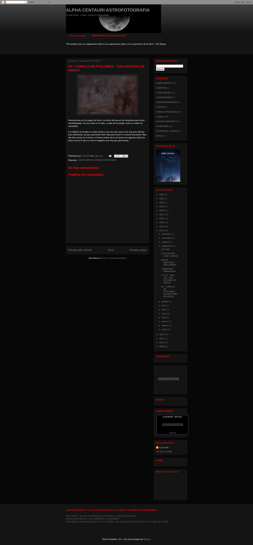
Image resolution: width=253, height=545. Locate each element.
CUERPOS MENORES (166, 102)
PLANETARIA (162, 126)
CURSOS (160, 107)
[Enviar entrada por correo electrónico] (110, 156)
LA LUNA (165, 249)
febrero (165, 325)
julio (164, 305)
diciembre (166, 234)
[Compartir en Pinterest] (126, 156)
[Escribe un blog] (118, 156)
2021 (162, 198)
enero (165, 329)
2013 (162, 230)
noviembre (167, 238)
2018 (162, 210)
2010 (162, 342)
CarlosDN (163, 447)
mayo (164, 313)
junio (164, 309)
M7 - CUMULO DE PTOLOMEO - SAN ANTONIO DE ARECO (169, 292)
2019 (162, 206)
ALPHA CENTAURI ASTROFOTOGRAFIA (108, 10)
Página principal (77, 35)
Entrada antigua (138, 250)
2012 (162, 334)
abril (164, 317)
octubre (165, 242)
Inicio (111, 250)
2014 (162, 226)
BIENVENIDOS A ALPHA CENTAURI (109, 35)
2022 (162, 194)
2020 (162, 202)
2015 (162, 222)
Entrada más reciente (80, 250)
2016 (162, 218)
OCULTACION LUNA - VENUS (169, 254)
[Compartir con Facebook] (123, 156)
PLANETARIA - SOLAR (166, 131)
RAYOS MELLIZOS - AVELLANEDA (168, 262)
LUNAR (159, 117)
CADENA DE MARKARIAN (168, 270)
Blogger (146, 539)
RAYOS (159, 136)
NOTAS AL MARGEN (165, 121)
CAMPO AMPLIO (86, 160)
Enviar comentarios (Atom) (114, 258)
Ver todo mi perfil (164, 451)
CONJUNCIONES (164, 97)
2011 (161, 338)
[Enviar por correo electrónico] (115, 156)
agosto (165, 301)
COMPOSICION (163, 93)
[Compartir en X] (121, 156)
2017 (162, 214)
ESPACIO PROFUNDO (105, 160)
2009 (162, 346)
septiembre (167, 246)
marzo (165, 321)
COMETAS (161, 88)
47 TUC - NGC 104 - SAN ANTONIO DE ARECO (168, 279)
